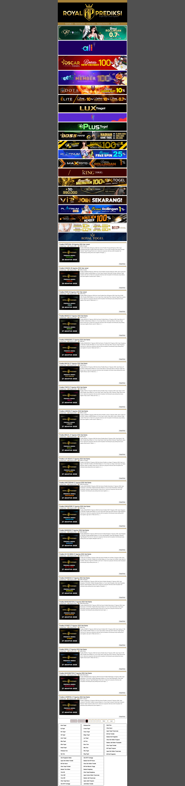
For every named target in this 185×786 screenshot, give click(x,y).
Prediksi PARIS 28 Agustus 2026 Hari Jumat (73, 292)
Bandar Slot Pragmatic (112, 736)
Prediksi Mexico (82, 317)
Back (81, 721)
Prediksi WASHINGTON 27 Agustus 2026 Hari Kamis (75, 673)
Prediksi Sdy (82, 627)
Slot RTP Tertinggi (65, 783)
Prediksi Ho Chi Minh (84, 555)
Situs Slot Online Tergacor (113, 739)
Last (111, 721)
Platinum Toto (64, 750)
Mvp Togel (63, 741)
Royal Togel (64, 747)
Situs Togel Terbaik (111, 745)
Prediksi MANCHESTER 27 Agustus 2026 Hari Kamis (75, 602)
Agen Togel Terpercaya (112, 731)
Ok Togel (63, 735)
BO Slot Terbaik (110, 734)
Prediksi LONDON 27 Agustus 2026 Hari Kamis (73, 411)
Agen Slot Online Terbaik (67, 760)
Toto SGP (63, 775)
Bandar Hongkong (88, 769)
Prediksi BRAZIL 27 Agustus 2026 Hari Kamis (73, 435)
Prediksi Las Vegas (83, 460)
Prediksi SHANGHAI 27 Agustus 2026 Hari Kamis (74, 578)
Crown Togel (87, 728)
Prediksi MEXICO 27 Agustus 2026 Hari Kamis (73, 316)
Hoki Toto (109, 725)
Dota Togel (63, 725)
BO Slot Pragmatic (111, 754)
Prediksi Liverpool (83, 698)
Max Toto (86, 747)
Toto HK (63, 772)
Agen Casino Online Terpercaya (91, 775)
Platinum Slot (87, 725)
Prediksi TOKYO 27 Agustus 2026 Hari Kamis (73, 387)
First (74, 721)
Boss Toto (86, 744)
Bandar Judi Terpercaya (89, 778)
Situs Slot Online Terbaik (90, 763)
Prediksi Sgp (82, 508)
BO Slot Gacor (64, 763)
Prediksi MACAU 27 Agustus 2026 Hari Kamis (73, 363)
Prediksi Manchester (84, 603)
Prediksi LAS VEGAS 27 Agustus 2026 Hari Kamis (74, 459)
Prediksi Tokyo (82, 389)
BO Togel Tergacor (111, 748)
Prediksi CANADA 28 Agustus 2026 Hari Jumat (73, 268)
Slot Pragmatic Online (66, 757)
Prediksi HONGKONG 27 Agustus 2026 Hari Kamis (74, 340)
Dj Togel (63, 728)
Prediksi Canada (83, 269)
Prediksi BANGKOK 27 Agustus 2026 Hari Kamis (74, 530)
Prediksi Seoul (82, 651)
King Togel (86, 754)
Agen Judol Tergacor (89, 781)
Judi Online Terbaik (88, 783)
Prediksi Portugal (83, 246)
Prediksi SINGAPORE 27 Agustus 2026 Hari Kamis (74, 506)
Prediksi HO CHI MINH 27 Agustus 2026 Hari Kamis (75, 554)
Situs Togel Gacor (65, 781)
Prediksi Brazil (82, 436)
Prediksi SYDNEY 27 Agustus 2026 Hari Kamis (73, 626)
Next (104, 721)
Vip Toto (63, 754)
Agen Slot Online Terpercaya (114, 751)
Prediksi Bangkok (83, 532)
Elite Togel (63, 744)
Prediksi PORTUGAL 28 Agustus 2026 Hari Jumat (74, 244)
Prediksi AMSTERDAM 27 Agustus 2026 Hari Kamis (75, 483)
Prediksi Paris (82, 293)
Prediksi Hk (81, 341)
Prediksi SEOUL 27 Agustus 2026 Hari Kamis (73, 649)
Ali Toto (86, 741)
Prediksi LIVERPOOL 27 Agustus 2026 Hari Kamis (74, 697)
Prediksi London (83, 412)
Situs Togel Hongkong (89, 772)
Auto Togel (63, 738)
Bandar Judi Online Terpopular (114, 742)
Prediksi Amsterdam (83, 484)
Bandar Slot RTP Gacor (89, 760)
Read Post (122, 264)
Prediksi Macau (82, 365)
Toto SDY (63, 778)
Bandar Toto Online (65, 769)
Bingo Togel (87, 735)
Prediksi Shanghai (83, 579)
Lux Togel (86, 738)
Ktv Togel (63, 731)
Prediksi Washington (83, 674)
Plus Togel (86, 750)
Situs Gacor (109, 728)
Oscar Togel (87, 731)
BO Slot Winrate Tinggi (89, 766)
